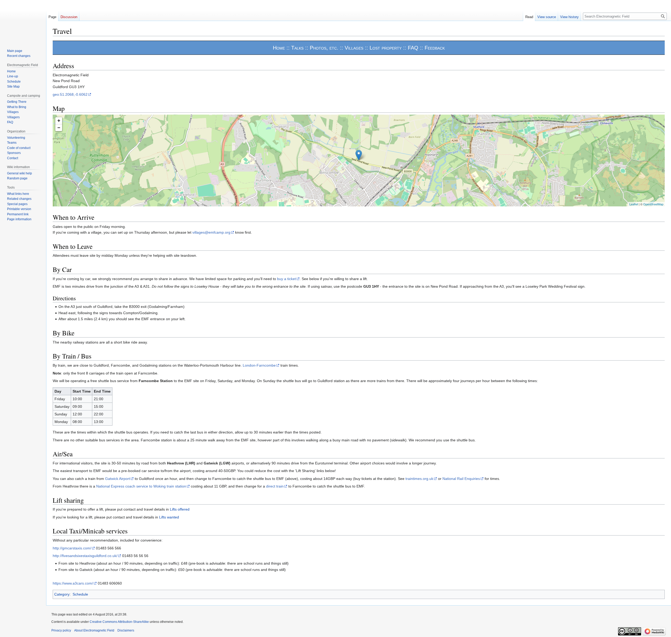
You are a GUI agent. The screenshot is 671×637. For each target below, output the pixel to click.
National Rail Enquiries (461, 479)
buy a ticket (286, 279)
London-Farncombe (259, 365)
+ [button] (58, 120)
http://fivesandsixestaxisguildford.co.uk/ (85, 556)
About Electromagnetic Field (94, 630)
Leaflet (633, 204)
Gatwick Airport (117, 479)
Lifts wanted (169, 517)
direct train (275, 486)
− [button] (58, 127)
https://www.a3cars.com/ (73, 583)
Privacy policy (61, 630)
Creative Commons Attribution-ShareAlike (119, 622)
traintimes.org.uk (419, 479)
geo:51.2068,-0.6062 (70, 94)
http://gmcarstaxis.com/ (72, 548)
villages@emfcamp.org (211, 232)
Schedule (80, 594)
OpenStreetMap (653, 204)
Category (61, 594)
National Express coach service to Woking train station (141, 486)
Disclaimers (125, 630)
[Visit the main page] (23, 21)
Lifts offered (180, 509)
